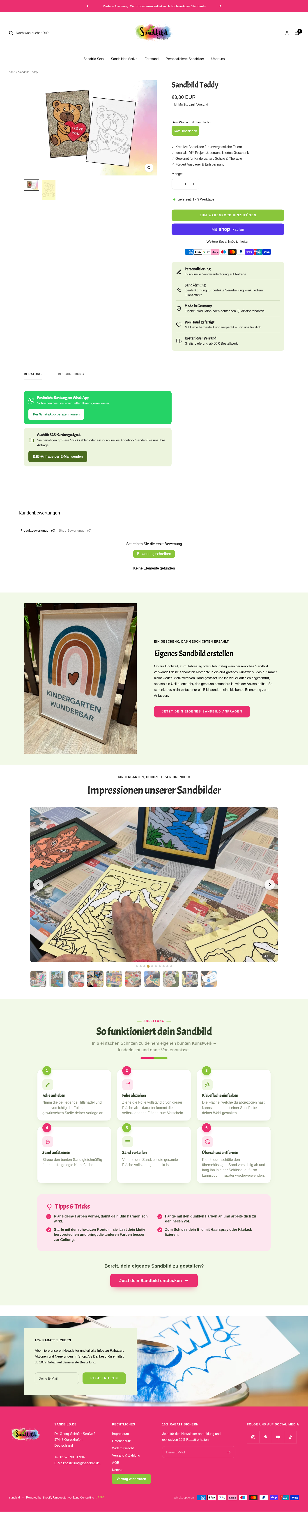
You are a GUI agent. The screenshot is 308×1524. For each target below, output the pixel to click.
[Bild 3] (144, 966)
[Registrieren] (229, 1452)
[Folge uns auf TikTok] (290, 1437)
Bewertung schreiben (154, 554)
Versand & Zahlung (126, 1455)
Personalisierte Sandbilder (185, 59)
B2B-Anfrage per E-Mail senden (58, 456)
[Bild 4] (148, 966)
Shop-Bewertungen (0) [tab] (75, 530)
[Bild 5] (152, 966)
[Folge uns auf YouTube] (278, 1437)
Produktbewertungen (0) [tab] (38, 530)
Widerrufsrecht (123, 1448)
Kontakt (117, 1470)
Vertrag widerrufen (131, 1479)
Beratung (33, 374)
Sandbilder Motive (124, 59)
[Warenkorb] (296, 33)
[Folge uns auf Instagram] (253, 1437)
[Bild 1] (137, 966)
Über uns (218, 59)
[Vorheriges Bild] (38, 884)
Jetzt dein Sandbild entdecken (150, 1280)
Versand (202, 104)
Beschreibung (71, 374)
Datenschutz (121, 1441)
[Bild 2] (141, 966)
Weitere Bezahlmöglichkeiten (228, 241)
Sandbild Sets (93, 59)
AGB (115, 1462)
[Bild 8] (164, 966)
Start (12, 72)
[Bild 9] (167, 966)
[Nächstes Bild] (269, 884)
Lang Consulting (83, 1497)
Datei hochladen (185, 131)
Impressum (120, 1434)
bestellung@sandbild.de (83, 1463)
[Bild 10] (171, 966)
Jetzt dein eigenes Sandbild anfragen (202, 711)
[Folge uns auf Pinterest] (265, 1437)
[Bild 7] (160, 966)
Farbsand (152, 59)
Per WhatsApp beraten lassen (56, 414)
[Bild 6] (156, 966)
